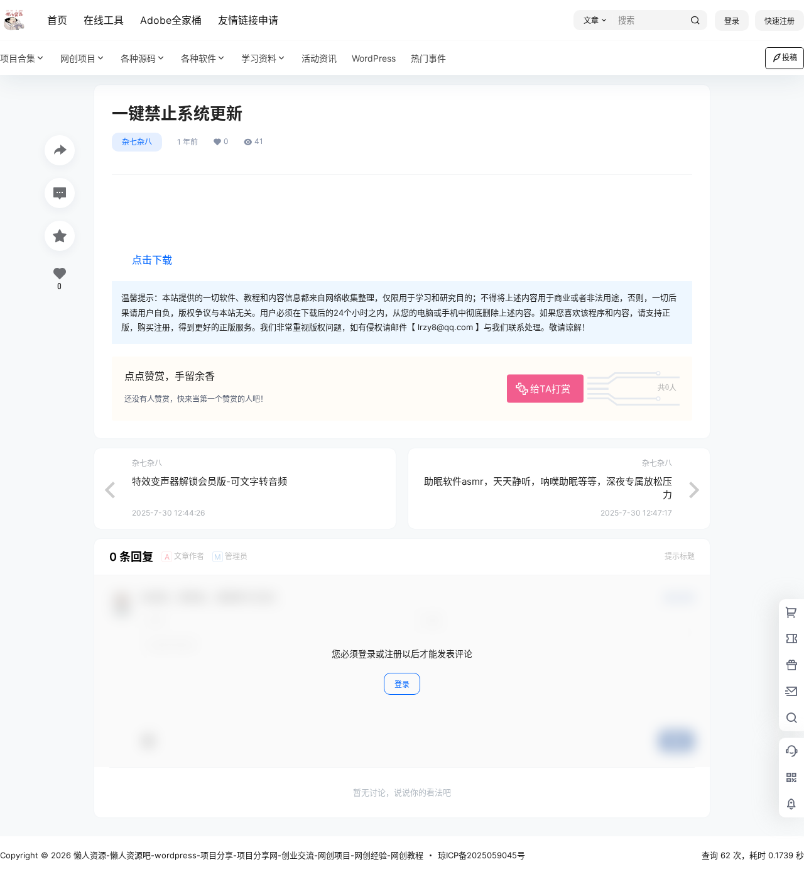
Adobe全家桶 (171, 20)
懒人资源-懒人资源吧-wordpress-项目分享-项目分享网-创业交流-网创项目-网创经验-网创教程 (247, 855)
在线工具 (104, 20)
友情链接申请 (248, 20)
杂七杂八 (137, 142)
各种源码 (138, 58)
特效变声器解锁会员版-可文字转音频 (209, 481)
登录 (731, 21)
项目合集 (17, 58)
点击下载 (152, 259)
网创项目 (77, 58)
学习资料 (258, 58)
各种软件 (198, 58)
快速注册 (779, 21)
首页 (57, 20)
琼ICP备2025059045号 (481, 855)
